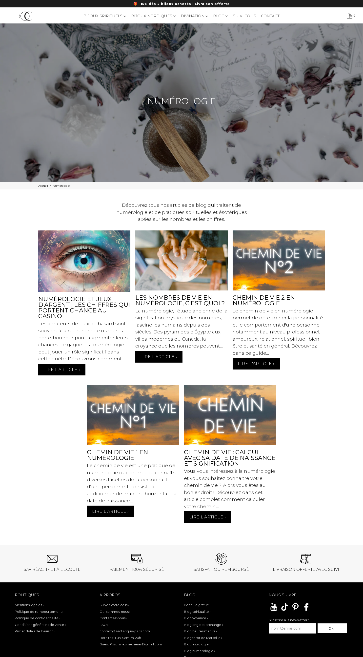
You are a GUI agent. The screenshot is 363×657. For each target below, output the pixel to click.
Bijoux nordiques (152, 16)
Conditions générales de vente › (40, 625)
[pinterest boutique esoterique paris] (295, 610)
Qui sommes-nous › (115, 612)
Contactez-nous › (113, 618)
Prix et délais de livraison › (35, 631)
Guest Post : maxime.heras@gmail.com (131, 644)
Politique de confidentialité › (37, 618)
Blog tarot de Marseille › (203, 638)
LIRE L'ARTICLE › (61, 369)
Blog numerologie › (199, 651)
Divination (193, 16)
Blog (219, 16)
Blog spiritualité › (197, 612)
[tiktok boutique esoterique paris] (285, 610)
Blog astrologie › (197, 644)
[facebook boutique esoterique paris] (306, 610)
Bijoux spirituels (103, 16)
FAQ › (104, 625)
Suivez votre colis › (114, 605)
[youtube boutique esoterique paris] (274, 610)
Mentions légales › (29, 605)
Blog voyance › (196, 618)
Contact (270, 16)
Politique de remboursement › (39, 612)
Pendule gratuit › (197, 605)
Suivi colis (244, 16)
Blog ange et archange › (203, 625)
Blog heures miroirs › (200, 631)
